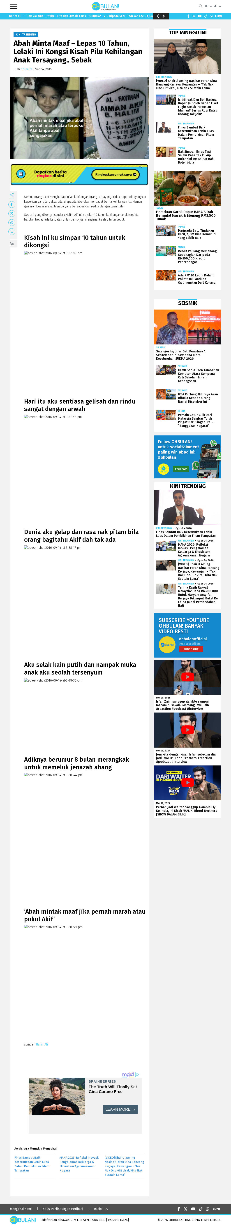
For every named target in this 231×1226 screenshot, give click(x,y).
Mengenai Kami (21, 1209)
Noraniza (26, 69)
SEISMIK (160, 347)
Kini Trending (26, 34)
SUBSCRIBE (191, 649)
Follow (181, 469)
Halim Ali (42, 1044)
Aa (12, 243)
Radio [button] (98, 1209)
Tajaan (181, 95)
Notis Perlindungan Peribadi (62, 1209)
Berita (181, 411)
